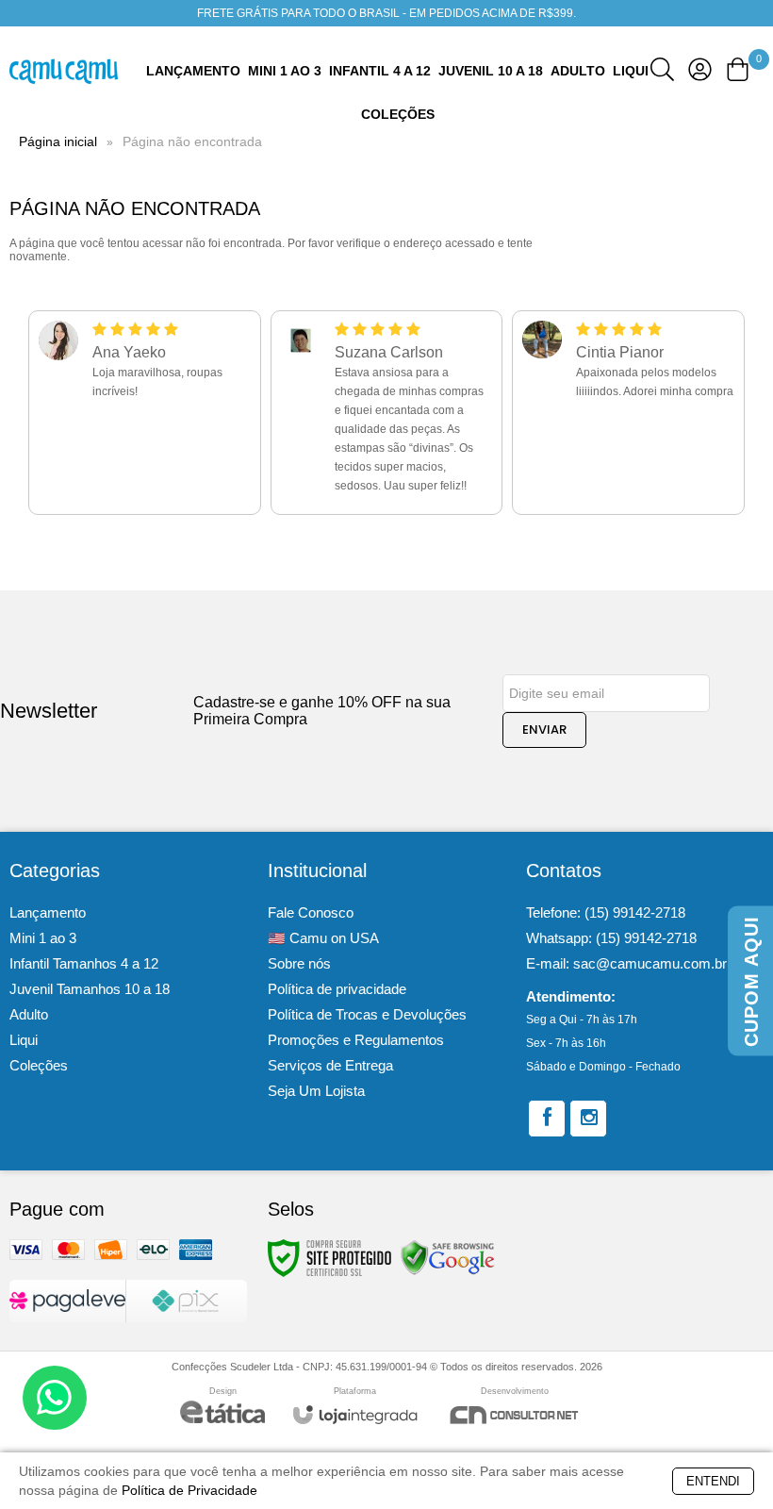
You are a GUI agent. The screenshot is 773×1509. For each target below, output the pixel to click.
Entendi (713, 1481)
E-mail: (626, 963)
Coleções (38, 1065)
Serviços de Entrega (330, 1065)
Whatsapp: (611, 938)
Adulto (28, 1014)
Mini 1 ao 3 (42, 938)
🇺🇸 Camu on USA (323, 938)
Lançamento (47, 912)
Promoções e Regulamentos (356, 1040)
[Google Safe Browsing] (448, 1257)
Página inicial (58, 141)
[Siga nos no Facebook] (547, 1118)
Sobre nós (299, 963)
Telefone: (605, 912)
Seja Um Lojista (316, 1091)
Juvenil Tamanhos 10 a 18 (89, 989)
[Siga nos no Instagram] (588, 1118)
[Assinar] (544, 730)
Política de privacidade (337, 989)
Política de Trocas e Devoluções (367, 1014)
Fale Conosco (311, 912)
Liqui (23, 1040)
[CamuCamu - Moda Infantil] (63, 71)
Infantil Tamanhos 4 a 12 (83, 963)
